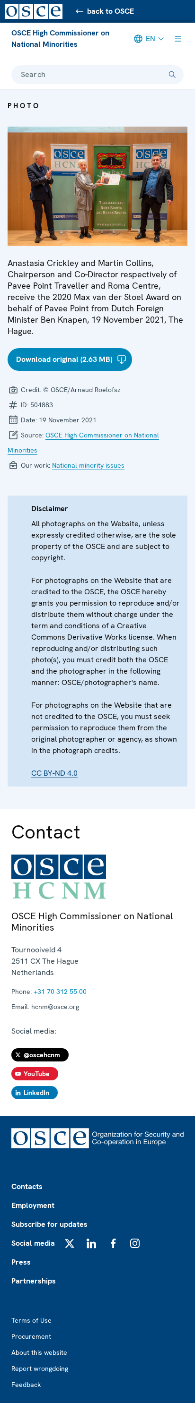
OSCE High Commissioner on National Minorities (60, 38)
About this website (39, 1352)
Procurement (31, 1336)
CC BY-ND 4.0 (54, 773)
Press (21, 1262)
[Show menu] (177, 38)
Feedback (26, 1384)
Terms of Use (31, 1320)
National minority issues (88, 465)
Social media (33, 1243)
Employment (32, 1205)
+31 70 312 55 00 (60, 991)
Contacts (27, 1186)
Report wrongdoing (39, 1368)
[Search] (172, 74)
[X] (69, 1243)
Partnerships (33, 1281)
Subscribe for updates (49, 1224)
